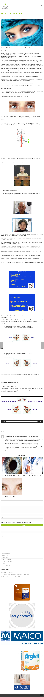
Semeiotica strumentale (6, 553)
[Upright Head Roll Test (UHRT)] (12, 486)
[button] (22, 409)
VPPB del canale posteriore (7, 561)
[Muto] (40, 421)
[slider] (21, 421)
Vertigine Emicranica (5, 555)
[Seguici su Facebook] (7, 450)
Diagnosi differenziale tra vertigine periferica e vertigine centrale (18, 574)
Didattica (29, 47)
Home (3, 538)
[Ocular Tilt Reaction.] (22, 32)
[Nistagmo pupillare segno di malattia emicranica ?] (12, 465)
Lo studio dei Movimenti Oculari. (11, 581)
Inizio (22, 15)
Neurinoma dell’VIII (5, 549)
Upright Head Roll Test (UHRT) (11, 496)
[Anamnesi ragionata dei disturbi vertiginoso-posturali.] (33, 465)
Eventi (3, 542)
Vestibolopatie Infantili (6, 565)
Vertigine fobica (10, 572)
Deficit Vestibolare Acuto (28, 15)
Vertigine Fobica (5, 557)
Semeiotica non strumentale (7, 551)
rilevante (2, 431)
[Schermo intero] (41, 421)
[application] (22, 409)
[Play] (2, 421)
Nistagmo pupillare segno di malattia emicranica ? (12, 475)
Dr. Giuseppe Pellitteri (5, 47)
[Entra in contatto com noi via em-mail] (5, 450)
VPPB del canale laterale (6, 559)
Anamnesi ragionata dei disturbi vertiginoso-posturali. (33, 475)
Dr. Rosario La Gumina (6, 576)
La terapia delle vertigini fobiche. (16, 576)
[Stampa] (6, 50)
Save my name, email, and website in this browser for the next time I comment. (16, 522)
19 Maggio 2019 (15, 47)
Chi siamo (4, 536)
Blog (3, 540)
